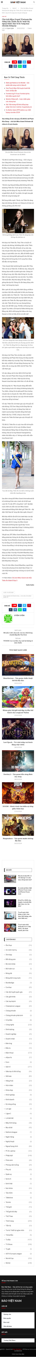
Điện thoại (19, 1053)
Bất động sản (19, 959)
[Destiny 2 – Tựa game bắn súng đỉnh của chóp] (18, 761)
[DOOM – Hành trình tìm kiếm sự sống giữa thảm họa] (18, 793)
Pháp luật (19, 1155)
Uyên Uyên (10, 28)
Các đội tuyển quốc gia (19, 992)
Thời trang (19, 1221)
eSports (19, 1057)
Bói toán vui (19, 969)
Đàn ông (19, 1043)
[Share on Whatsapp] (20, 66)
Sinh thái (19, 1184)
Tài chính (19, 1193)
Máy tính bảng (19, 1123)
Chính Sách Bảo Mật (18, 1354)
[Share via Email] (24, 66)
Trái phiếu (19, 1235)
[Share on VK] (15, 66)
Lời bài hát (19, 1118)
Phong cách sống (19, 1165)
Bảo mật (6, 1322)
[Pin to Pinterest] (29, 62)
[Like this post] (15, 62)
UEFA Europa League (19, 1254)
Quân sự (19, 1174)
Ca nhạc (19, 987)
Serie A (19, 1179)
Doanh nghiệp (19, 1034)
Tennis (19, 1202)
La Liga (19, 1109)
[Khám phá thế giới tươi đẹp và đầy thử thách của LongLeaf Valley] (18, 697)
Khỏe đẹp (19, 1090)
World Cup (19, 1258)
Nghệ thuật (19, 1141)
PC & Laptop (19, 1151)
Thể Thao (19, 1216)
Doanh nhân (19, 1039)
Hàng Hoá (19, 1081)
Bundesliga (19, 983)
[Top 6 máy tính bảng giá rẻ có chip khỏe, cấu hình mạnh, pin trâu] (10, 928)
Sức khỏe (19, 1188)
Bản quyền (7, 1318)
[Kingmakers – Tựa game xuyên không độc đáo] (18, 825)
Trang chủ (5, 8)
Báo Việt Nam (17, 1349)
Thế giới (19, 1207)
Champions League (19, 1006)
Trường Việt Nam (9, 1340)
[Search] (34, 2)
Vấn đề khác (8, 1326)
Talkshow (19, 1198)
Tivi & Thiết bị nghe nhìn (19, 1230)
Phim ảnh (19, 1160)
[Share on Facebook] (20, 62)
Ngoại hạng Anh (19, 1146)
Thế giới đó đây (19, 1212)
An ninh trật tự (19, 950)
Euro (19, 1062)
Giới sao (19, 1076)
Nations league (19, 1132)
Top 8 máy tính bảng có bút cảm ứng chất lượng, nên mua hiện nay (25, 915)
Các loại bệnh (19, 1001)
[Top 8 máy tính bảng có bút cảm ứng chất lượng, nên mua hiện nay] (10, 915)
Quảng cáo (7, 1314)
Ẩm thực (19, 945)
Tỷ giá (19, 1249)
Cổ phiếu (19, 1020)
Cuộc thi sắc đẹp (8, 592)
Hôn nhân (19, 1085)
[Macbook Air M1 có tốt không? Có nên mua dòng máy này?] (10, 879)
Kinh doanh (19, 1099)
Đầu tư (19, 1048)
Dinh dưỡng (19, 1029)
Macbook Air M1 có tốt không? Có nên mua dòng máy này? (25, 878)
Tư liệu (19, 1240)
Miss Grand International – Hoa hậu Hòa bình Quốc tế (17, 596)
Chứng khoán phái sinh (19, 1015)
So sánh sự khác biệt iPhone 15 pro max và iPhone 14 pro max (25, 891)
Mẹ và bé (19, 1127)
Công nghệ (19, 1025)
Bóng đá (19, 973)
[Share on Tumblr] (11, 66)
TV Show (19, 1244)
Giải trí (14, 8)
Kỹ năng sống (19, 1104)
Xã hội (19, 1263)
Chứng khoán (19, 1011)
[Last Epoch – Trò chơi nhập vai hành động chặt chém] (18, 729)
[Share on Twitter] (24, 62)
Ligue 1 (19, 1113)
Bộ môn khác (19, 964)
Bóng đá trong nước (19, 978)
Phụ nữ (19, 1169)
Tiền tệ (19, 1226)
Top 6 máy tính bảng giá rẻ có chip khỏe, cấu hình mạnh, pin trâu (24, 927)
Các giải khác (19, 997)
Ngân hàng (19, 1137)
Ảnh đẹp (19, 955)
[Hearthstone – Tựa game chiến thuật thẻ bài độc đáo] (18, 665)
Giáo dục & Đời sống (19, 1071)
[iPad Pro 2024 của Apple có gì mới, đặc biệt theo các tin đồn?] (10, 903)
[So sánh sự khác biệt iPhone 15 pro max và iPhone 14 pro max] (10, 891)
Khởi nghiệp (19, 1095)
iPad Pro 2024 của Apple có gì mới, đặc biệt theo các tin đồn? (25, 903)
